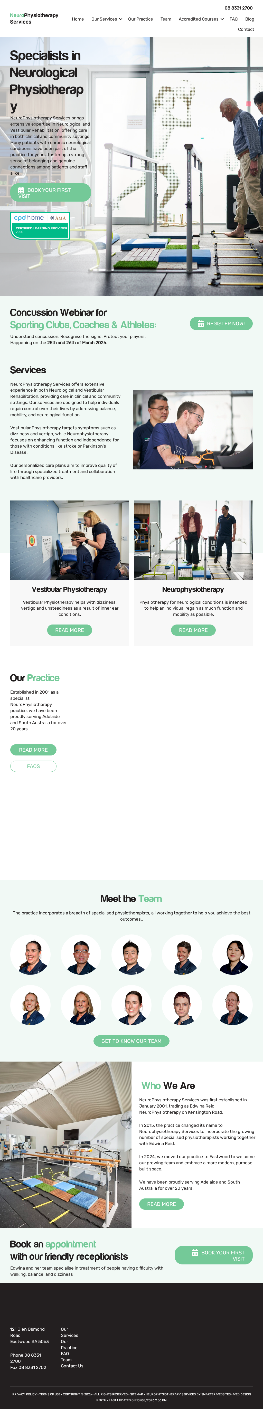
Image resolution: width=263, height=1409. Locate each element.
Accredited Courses (199, 19)
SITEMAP (136, 1394)
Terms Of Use (49, 1394)
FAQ (234, 19)
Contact (246, 29)
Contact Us (72, 1365)
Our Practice (140, 19)
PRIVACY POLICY (24, 1394)
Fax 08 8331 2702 (28, 1367)
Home (78, 19)
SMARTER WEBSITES (216, 1394)
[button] (120, 19)
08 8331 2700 (239, 8)
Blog (249, 19)
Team (166, 19)
